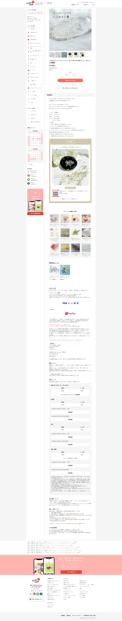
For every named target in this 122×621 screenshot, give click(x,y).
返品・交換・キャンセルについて (54, 590)
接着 (28, 18)
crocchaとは (49, 606)
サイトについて (50, 597)
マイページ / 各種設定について (53, 591)
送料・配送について (51, 588)
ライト (39, 19)
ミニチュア (35, 18)
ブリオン (31, 21)
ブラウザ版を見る (35, 213)
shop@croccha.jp (74, 515)
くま (28, 21)
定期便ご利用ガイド (51, 599)
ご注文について (50, 582)
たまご (36, 19)
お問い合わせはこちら (37, 599)
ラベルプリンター (30, 19)
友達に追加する (34, 180)
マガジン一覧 (50, 605)
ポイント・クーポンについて (53, 584)
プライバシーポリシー (77, 615)
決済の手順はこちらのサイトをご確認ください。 (60, 324)
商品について (50, 593)
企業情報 (63, 615)
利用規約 (68, 615)
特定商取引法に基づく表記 (90, 615)
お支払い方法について (51, 586)
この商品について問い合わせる (71, 88)
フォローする (33, 172)
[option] (70, 30)
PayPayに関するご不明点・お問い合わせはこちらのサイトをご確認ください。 (66, 339)
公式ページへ (33, 184)
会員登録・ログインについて (53, 580)
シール (31, 18)
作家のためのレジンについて (53, 595)
